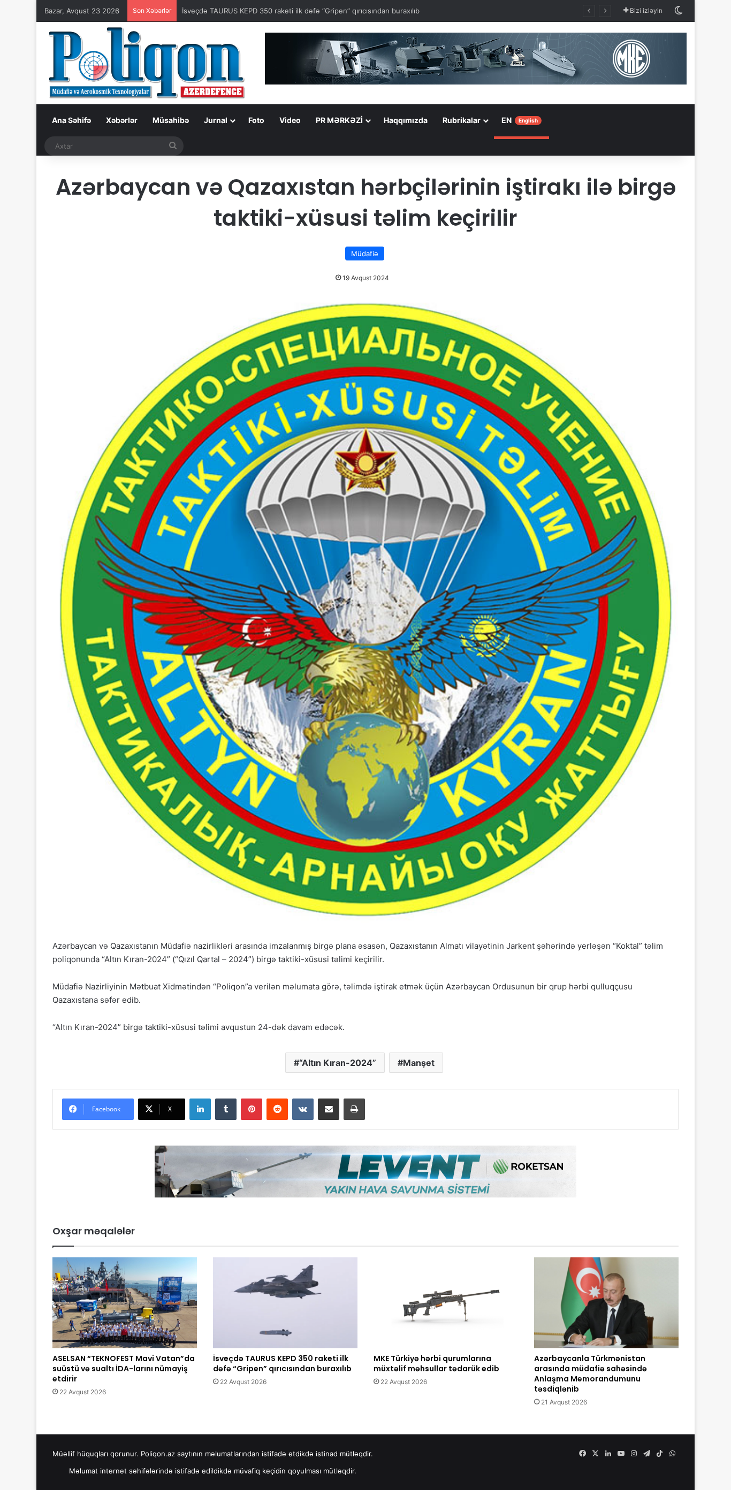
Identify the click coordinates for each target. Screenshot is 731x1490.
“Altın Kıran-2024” (337, 1062)
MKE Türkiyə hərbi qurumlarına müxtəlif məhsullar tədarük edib (436, 1363)
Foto (256, 120)
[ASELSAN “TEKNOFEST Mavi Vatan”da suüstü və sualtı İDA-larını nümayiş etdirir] (124, 1302)
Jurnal (215, 120)
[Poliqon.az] (146, 62)
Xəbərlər (122, 120)
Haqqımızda (406, 120)
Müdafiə (364, 253)
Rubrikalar (462, 120)
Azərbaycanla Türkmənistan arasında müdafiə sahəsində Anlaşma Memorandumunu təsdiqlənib (590, 1373)
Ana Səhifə (71, 120)
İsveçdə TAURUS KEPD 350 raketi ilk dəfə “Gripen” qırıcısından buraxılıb (301, 10)
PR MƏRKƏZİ (339, 120)
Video (290, 120)
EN (519, 120)
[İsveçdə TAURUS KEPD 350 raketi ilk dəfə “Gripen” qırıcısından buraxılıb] (285, 1302)
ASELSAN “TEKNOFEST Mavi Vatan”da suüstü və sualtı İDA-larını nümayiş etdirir (123, 1368)
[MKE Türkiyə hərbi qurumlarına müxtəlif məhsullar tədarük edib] (446, 1302)
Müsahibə (171, 120)
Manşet (419, 1062)
